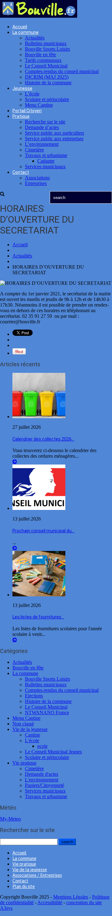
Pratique (21, 116)
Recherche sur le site (45, 121)
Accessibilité (49, 902)
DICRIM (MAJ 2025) (46, 77)
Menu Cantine (39, 105)
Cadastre (45, 161)
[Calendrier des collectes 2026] (38, 416)
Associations (37, 177)
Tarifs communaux (43, 60)
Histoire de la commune (48, 82)
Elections (34, 695)
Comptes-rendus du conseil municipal (62, 71)
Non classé (23, 723)
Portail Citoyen (27, 110)
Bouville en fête (40, 54)
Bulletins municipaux (46, 43)
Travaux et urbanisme (46, 155)
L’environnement (41, 144)
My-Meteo (10, 818)
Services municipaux (45, 166)
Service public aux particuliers (54, 133)
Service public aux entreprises (54, 138)
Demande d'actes (41, 774)
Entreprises (36, 183)
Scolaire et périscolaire (47, 99)
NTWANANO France (47, 712)
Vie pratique (24, 763)
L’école (32, 93)
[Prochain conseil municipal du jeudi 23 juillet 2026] (38, 508)
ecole (42, 746)
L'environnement (41, 779)
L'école (32, 740)
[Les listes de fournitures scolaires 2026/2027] (38, 594)
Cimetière (34, 149)
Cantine (32, 735)
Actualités (34, 37)
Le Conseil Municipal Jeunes (53, 751)
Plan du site (23, 886)
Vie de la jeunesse (30, 729)
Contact (20, 172)
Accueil (19, 26)
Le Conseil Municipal (46, 65)
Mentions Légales (70, 897)
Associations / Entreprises (37, 875)
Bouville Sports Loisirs (47, 49)
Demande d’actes (42, 127)
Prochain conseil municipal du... (43, 530)
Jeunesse (22, 88)
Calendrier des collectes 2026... (43, 439)
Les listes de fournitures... (38, 616)
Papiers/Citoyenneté (44, 785)
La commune (25, 32)
